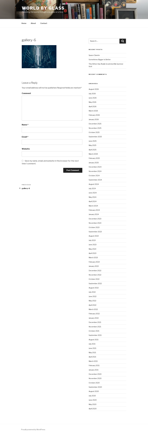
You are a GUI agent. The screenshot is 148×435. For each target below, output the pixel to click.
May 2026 (92, 102)
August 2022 (94, 288)
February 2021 (94, 365)
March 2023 (93, 257)
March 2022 (93, 309)
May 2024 (92, 197)
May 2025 (92, 145)
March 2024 (93, 206)
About (33, 23)
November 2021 (95, 327)
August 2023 (94, 236)
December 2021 (95, 322)
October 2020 (94, 383)
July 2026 (92, 94)
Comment (26, 93)
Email (25, 137)
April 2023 (92, 253)
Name (25, 125)
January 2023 (94, 266)
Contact (43, 23)
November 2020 (95, 378)
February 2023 (94, 262)
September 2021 (95, 335)
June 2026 (93, 98)
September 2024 (95, 180)
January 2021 (93, 370)
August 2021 (93, 340)
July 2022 (92, 292)
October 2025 (94, 132)
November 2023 (95, 223)
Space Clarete (94, 55)
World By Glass (43, 8)
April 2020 (93, 409)
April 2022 (92, 305)
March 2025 (93, 154)
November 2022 (95, 275)
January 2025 (94, 163)
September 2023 (95, 232)
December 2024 (95, 167)
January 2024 (94, 214)
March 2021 (93, 361)
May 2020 (92, 404)
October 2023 (94, 227)
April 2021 (92, 357)
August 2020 (94, 391)
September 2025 (95, 137)
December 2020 (95, 374)
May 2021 (92, 352)
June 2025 (93, 141)
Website (26, 149)
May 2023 (92, 249)
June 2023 (92, 245)
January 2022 (94, 318)
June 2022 (92, 296)
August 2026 (94, 89)
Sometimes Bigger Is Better (100, 59)
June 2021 (92, 348)
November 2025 (95, 128)
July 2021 (92, 344)
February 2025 (94, 158)
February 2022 (94, 314)
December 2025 (95, 124)
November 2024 (95, 171)
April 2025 (92, 150)
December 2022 (95, 271)
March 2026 (93, 111)
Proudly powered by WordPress (33, 429)
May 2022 (92, 301)
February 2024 (94, 210)
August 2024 (94, 184)
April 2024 (92, 201)
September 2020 (95, 387)
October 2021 (94, 331)
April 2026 (92, 106)
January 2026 (94, 119)
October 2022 (94, 279)
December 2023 (95, 219)
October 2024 (94, 176)
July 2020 (92, 396)
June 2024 (93, 193)
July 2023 (92, 240)
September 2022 (95, 283)
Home (24, 23)
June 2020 (93, 400)
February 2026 (94, 115)
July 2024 (92, 188)
